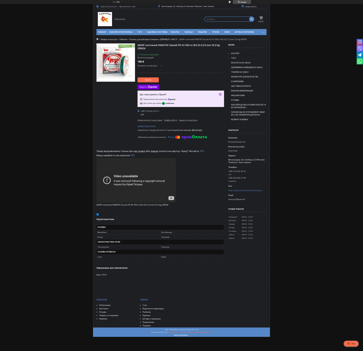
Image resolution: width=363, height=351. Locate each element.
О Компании (237, 81)
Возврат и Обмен (239, 119)
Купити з (143, 87)
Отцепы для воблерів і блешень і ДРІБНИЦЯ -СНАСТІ (153, 39)
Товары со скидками (108, 315)
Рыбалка (175, 32)
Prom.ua (195, 329)
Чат (353, 344)
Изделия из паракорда (120, 32)
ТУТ (202, 151)
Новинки (103, 318)
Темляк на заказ (239, 72)
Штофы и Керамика (244, 32)
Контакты (103, 308)
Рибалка (123, 39)
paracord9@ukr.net (236, 199)
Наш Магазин (238, 95)
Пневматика (148, 322)
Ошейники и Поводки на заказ (246, 67)
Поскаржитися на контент (178, 332)
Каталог (235, 53)
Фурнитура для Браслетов (244, 76)
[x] (101, 215)
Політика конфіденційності (201, 332)
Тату (139, 32)
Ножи (227, 32)
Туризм (215, 32)
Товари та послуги (108, 39)
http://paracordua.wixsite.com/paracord (246, 190)
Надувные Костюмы (157, 32)
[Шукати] (251, 19)
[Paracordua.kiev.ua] (105, 19)
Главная (102, 32)
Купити (148, 80)
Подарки (202, 32)
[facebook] (97, 215)
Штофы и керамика (152, 318)
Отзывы (235, 100)
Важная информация (242, 90)
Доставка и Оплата (241, 86)
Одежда (188, 32)
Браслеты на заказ (241, 62)
